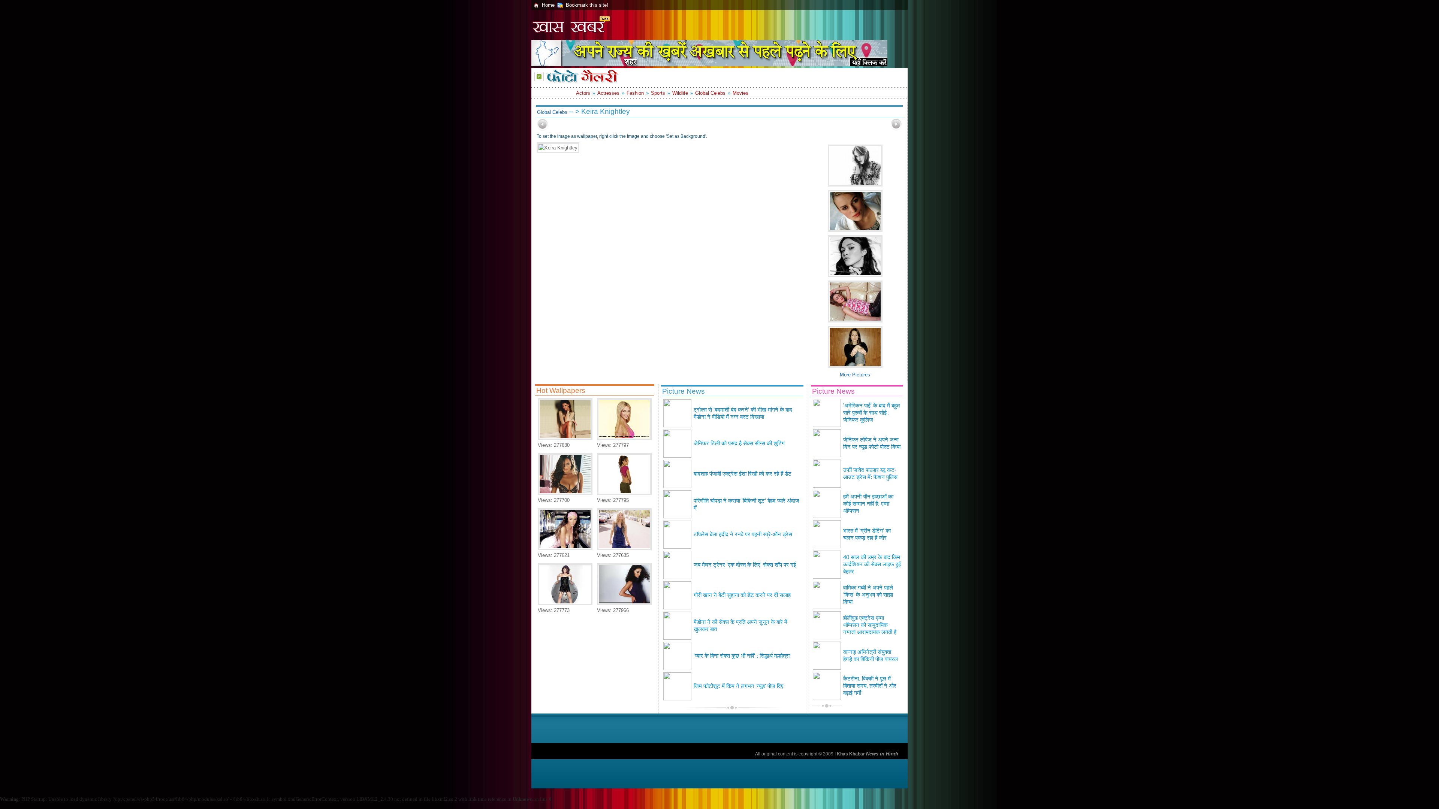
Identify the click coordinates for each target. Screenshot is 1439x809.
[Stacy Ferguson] (624, 548)
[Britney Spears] (624, 438)
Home (548, 5)
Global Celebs (710, 93)
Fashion (635, 93)
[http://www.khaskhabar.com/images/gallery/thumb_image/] (543, 129)
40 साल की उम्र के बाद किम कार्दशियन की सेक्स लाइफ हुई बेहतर (872, 564)
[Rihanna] (624, 493)
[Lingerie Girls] (565, 493)
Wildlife (680, 93)
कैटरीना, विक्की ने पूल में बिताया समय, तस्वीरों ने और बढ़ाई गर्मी (869, 686)
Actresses (608, 93)
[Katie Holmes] (565, 438)
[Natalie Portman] (624, 603)
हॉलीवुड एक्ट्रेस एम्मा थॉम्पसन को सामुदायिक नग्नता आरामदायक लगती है (869, 625)
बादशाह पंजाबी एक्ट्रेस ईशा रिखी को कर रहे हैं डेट (742, 474)
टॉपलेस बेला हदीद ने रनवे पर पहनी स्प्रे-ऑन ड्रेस (743, 534)
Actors (583, 93)
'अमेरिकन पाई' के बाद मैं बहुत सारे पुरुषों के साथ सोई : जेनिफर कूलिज (871, 413)
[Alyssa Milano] (565, 603)
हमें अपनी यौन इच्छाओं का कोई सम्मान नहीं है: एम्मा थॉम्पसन (868, 504)
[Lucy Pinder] (565, 548)
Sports (658, 93)
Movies (740, 93)
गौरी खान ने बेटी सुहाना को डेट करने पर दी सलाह (742, 595)
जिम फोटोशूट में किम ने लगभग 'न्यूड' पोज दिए (739, 686)
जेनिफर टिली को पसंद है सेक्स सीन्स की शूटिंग (739, 443)
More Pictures (855, 375)
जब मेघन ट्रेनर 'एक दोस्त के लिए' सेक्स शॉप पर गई (745, 565)
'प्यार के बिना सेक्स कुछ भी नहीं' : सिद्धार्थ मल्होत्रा (742, 656)
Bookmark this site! (587, 5)
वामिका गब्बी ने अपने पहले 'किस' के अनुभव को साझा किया (868, 595)
